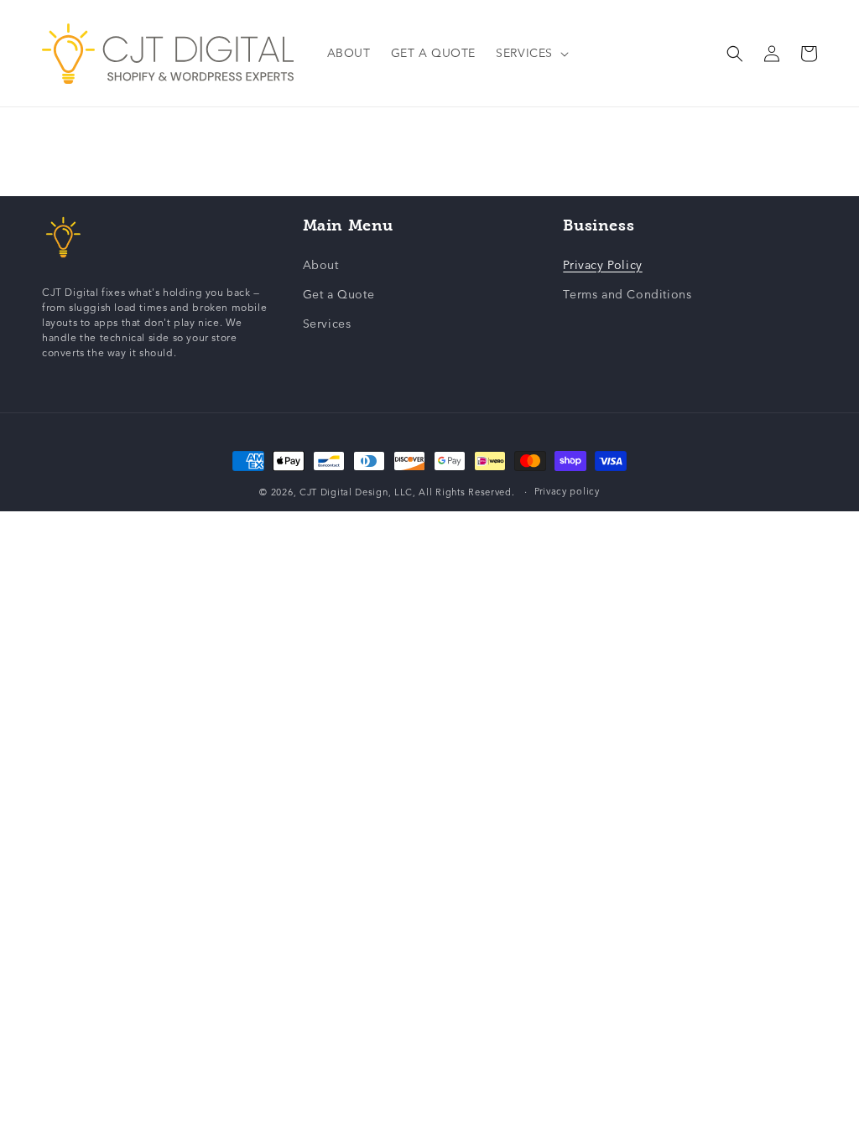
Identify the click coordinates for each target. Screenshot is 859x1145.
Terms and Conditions (627, 295)
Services (327, 324)
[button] (530, 53)
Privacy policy (567, 491)
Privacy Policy (602, 265)
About (321, 265)
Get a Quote (339, 295)
